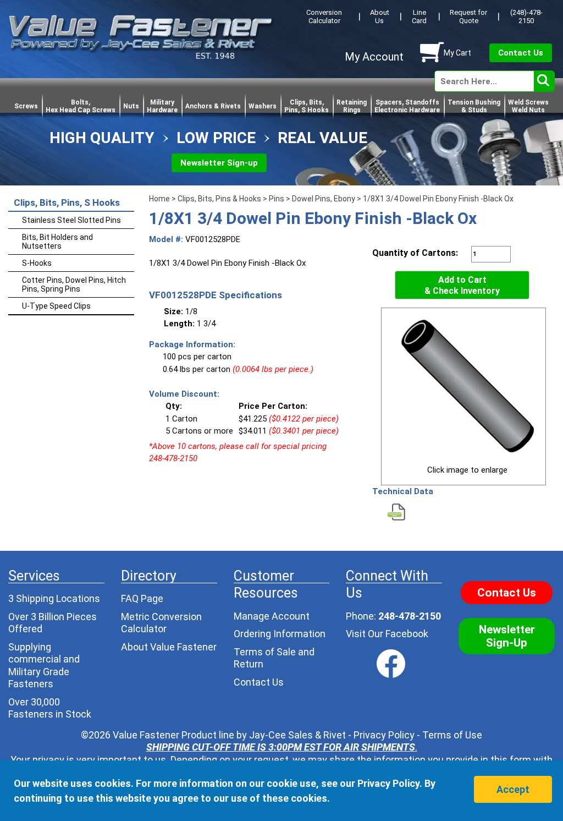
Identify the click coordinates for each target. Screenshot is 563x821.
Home (159, 198)
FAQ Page (142, 598)
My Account (374, 56)
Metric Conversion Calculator (161, 623)
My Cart (457, 52)
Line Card (419, 16)
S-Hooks (37, 263)
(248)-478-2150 (526, 16)
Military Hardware (162, 106)
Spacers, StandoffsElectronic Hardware (407, 106)
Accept (512, 789)
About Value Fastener (169, 647)
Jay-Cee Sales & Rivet (297, 735)
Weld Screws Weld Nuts (528, 106)
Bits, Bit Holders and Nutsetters (57, 241)
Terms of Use (452, 735)
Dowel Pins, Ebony (323, 198)
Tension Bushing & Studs (474, 106)
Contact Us (520, 53)
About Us (379, 16)
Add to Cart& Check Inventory (462, 285)
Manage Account (272, 616)
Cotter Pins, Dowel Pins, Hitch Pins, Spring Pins (74, 284)
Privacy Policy (384, 735)
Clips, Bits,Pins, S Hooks (306, 106)
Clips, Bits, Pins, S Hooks (67, 202)
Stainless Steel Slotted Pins (71, 220)
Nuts (131, 106)
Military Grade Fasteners (38, 678)
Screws (26, 106)
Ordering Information (279, 633)
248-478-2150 (409, 616)
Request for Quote (468, 16)
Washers (263, 106)
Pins (276, 198)
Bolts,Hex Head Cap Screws (80, 106)
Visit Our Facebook (387, 633)
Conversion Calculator (324, 16)
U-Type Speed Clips (56, 306)
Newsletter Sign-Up (507, 636)
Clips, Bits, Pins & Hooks (219, 198)
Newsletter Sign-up (219, 163)
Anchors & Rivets (213, 106)
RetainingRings (351, 106)
